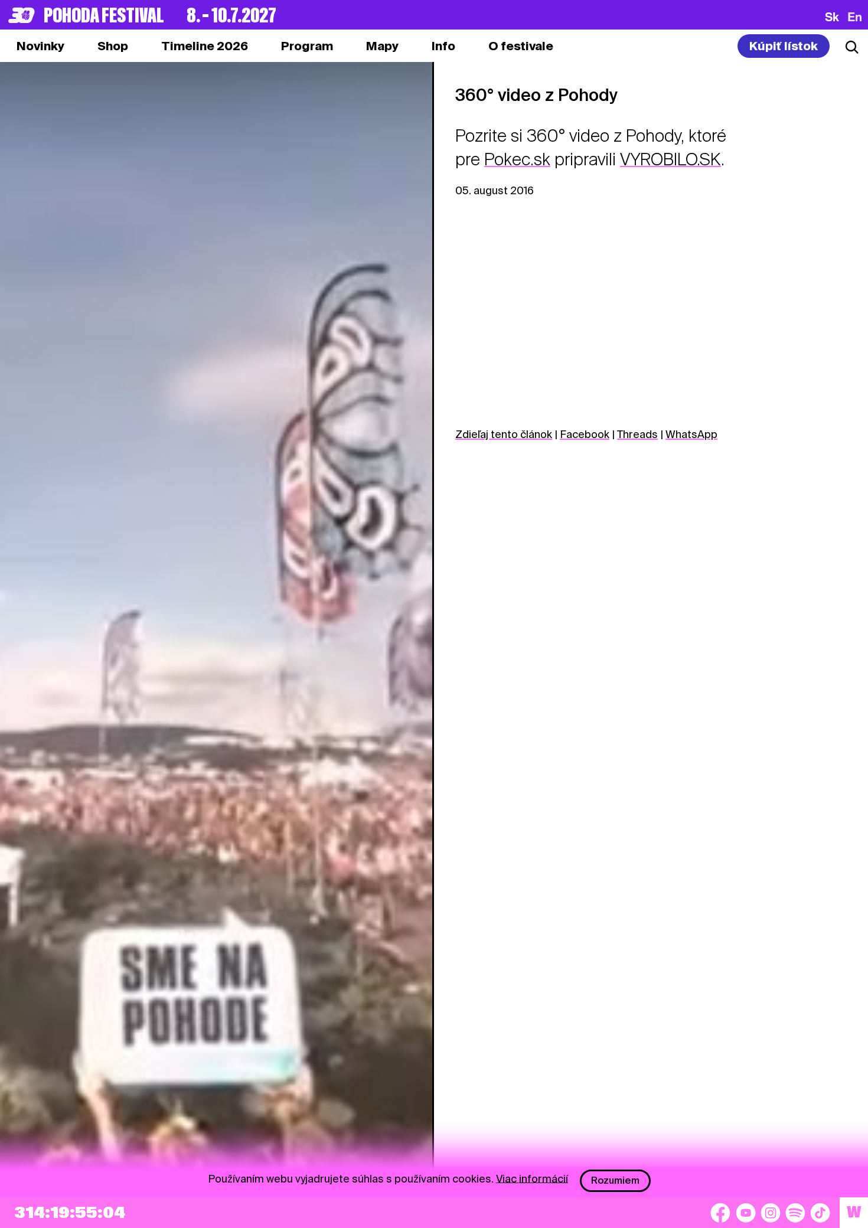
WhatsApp (691, 434)
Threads (637, 434)
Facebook (584, 434)
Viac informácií (532, 1178)
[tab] (112, 46)
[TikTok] (820, 1213)
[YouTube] (746, 1213)
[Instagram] (771, 1213)
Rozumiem (615, 1180)
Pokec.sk (517, 159)
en (854, 16)
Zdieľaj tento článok (503, 434)
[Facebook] (720, 1213)
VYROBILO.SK (670, 159)
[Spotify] (795, 1213)
